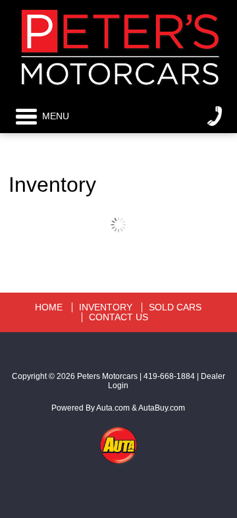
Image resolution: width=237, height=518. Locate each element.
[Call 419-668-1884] (214, 116)
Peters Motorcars (107, 376)
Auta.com (113, 408)
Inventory (105, 307)
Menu (55, 116)
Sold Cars (175, 307)
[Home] (118, 45)
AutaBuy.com (161, 408)
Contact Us (118, 317)
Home (49, 307)
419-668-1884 (170, 376)
